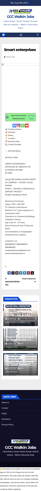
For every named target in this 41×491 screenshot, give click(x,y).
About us (5, 402)
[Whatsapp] (22, 125)
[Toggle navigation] (20, 35)
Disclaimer (6, 419)
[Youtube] (26, 125)
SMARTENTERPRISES (12, 283)
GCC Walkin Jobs (20, 17)
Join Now (31, 117)
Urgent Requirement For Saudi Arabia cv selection (19, 364)
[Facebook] (14, 125)
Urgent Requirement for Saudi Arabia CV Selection (19, 339)
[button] (38, 35)
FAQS (4, 414)
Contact (5, 408)
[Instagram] (18, 125)
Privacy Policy (8, 425)
